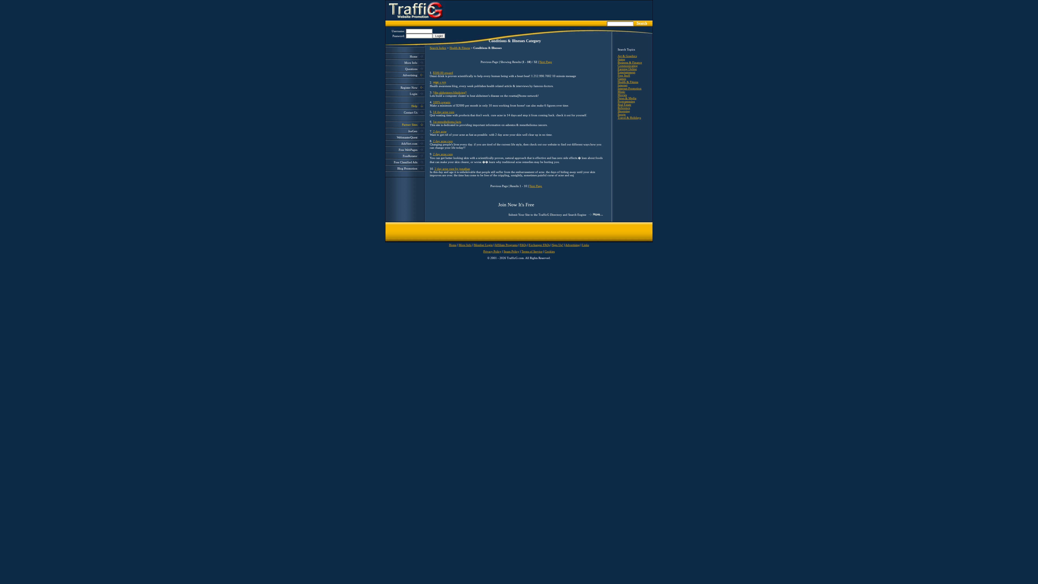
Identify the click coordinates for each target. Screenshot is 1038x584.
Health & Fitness (460, 47)
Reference (624, 108)
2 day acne (440, 131)
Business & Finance (630, 62)
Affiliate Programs (506, 245)
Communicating (628, 65)
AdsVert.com (409, 143)
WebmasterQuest (407, 137)
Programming (626, 101)
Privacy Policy (492, 251)
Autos (621, 59)
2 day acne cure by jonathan (452, 168)
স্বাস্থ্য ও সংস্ (439, 82)
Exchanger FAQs (539, 245)
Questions (411, 69)
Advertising (410, 75)
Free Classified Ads (405, 162)
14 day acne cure (443, 112)
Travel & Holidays (629, 117)
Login (413, 93)
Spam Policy (511, 251)
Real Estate (624, 104)
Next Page (545, 62)
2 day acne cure (443, 141)
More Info (410, 62)
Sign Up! (557, 245)
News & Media (627, 98)
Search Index (438, 47)
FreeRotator (410, 156)
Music (621, 91)
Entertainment (626, 72)
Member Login (483, 245)
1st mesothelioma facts (447, 121)
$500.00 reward (443, 72)
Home (413, 56)
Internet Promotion (629, 88)
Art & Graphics (627, 56)
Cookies (550, 251)
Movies (622, 95)
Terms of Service (532, 251)
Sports (622, 114)
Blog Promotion (407, 168)
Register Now (409, 87)
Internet (622, 85)
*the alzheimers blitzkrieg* (450, 92)
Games (622, 78)
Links (585, 245)
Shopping (624, 111)
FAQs (523, 245)
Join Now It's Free (516, 204)
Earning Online (627, 69)
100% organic (442, 102)
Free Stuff (624, 75)
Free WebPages (408, 149)
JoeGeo (412, 131)
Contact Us (410, 112)
